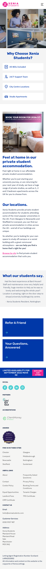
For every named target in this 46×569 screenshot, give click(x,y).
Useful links (8, 470)
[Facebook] (5, 387)
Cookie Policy (8, 485)
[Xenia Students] (11, 4)
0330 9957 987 (9, 522)
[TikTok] (10, 387)
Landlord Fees (8, 496)
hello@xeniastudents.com (13, 513)
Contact (6, 481)
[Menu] (42, 4)
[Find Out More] (6, 332)
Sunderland (27, 464)
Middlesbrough (29, 456)
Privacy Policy (28, 481)
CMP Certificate (9, 500)
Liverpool (6, 456)
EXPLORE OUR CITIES (38, 373)
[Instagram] (22, 387)
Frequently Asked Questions (30, 476)
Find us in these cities (12, 448)
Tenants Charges (29, 492)
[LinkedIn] (16, 387)
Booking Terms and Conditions (30, 486)
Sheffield (6, 464)
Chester (6, 452)
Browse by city (9, 253)
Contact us (7, 505)
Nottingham (27, 460)
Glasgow (26, 452)
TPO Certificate (29, 496)
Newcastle (7, 460)
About (5, 475)
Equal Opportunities (11, 492)
